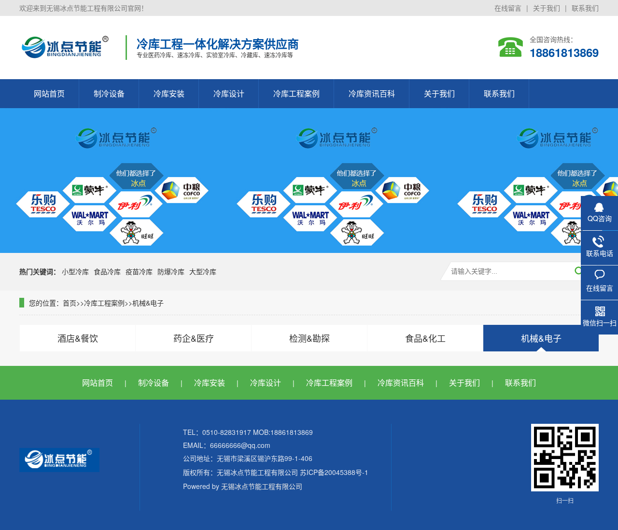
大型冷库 (202, 271)
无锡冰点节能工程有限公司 (261, 486)
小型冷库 (75, 271)
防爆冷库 (170, 271)
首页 (69, 302)
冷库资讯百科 (372, 93)
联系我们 (585, 8)
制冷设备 (109, 93)
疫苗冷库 (139, 271)
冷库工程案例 (296, 93)
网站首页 (49, 93)
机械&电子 (148, 302)
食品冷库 (107, 271)
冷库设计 (228, 93)
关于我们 (546, 8)
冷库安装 (169, 93)
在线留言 (507, 8)
